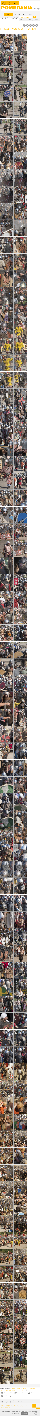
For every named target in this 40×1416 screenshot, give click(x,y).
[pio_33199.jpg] (6, 1139)
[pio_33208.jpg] (20, 1055)
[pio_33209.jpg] (6, 1055)
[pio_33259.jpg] (6, 633)
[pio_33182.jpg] (20, 1274)
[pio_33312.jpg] (20, 177)
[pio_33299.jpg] (6, 295)
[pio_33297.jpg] (6, 312)
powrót (21, 19)
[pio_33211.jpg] (6, 1038)
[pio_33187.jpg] (6, 1240)
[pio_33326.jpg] (20, 59)
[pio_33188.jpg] (20, 1223)
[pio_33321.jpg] (6, 110)
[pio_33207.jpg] (6, 1071)
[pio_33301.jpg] (6, 278)
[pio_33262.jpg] (20, 599)
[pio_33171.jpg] (6, 1375)
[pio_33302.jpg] (20, 262)
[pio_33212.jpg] (20, 1021)
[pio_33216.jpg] (20, 987)
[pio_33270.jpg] (20, 532)
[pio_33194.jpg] (20, 1173)
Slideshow (22, 1390)
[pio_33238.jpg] (20, 801)
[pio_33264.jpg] (20, 582)
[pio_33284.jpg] (20, 413)
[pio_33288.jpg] (20, 380)
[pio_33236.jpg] (20, 818)
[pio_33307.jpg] (6, 228)
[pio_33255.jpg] (6, 667)
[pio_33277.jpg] (6, 481)
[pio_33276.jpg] (20, 481)
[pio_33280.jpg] (20, 447)
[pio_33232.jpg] (20, 852)
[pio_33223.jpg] (6, 936)
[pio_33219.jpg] (6, 970)
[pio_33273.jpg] (6, 515)
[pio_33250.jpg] (20, 700)
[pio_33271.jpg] (6, 532)
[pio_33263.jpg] (6, 599)
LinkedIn (33, 25)
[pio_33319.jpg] (6, 127)
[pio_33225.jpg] (6, 920)
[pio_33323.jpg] (6, 93)
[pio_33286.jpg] (20, 397)
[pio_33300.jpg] (20, 278)
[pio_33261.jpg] (6, 616)
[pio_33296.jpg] (20, 312)
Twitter (27, 25)
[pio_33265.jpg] (6, 582)
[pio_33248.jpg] (20, 717)
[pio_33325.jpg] (6, 76)
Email (36, 25)
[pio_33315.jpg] (6, 160)
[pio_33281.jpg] (6, 447)
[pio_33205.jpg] (6, 1088)
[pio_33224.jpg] (20, 920)
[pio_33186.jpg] (20, 1240)
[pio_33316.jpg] (20, 144)
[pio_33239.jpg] (6, 801)
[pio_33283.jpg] (6, 430)
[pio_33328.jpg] (20, 42)
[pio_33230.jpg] (20, 869)
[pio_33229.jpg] (6, 886)
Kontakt (14, 18)
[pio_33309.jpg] (6, 211)
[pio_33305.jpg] (6, 245)
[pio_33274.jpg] (20, 498)
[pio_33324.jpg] (20, 76)
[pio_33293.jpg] (6, 346)
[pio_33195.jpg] (6, 1173)
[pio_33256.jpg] (20, 650)
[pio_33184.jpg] (20, 1257)
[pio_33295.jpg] (6, 329)
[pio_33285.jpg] (6, 413)
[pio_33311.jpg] (6, 194)
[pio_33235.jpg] (6, 835)
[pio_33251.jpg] (6, 700)
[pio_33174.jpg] (20, 1341)
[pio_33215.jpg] (6, 1004)
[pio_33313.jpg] (6, 177)
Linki (30, 14)
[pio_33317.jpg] (6, 144)
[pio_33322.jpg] (20, 93)
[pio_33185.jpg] (6, 1257)
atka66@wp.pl (5, 1407)
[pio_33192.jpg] (20, 1189)
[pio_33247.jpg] (6, 734)
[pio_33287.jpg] (6, 397)
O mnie (5, 18)
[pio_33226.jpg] (20, 903)
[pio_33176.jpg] (20, 1324)
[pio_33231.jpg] (6, 869)
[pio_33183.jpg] (6, 1274)
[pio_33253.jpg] (6, 683)
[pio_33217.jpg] (6, 987)
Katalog (8, 14)
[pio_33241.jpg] (6, 785)
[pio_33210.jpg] (20, 1038)
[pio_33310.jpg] (20, 194)
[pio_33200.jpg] (20, 1122)
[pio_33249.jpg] (6, 717)
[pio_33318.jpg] (20, 127)
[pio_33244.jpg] (20, 751)
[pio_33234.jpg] (20, 835)
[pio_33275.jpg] (6, 498)
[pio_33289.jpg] (6, 380)
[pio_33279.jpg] (6, 464)
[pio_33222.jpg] (20, 936)
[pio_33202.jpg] (20, 1105)
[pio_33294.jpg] (20, 329)
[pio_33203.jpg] (6, 1105)
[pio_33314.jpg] (20, 160)
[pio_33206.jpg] (20, 1071)
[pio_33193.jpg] (6, 1189)
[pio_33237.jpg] (6, 818)
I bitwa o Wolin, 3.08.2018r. (18, 28)
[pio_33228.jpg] (20, 886)
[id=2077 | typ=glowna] (2, 13)
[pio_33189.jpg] (6, 1223)
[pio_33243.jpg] (6, 768)
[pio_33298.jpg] (20, 295)
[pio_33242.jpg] (20, 768)
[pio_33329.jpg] (6, 42)
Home (30, 19)
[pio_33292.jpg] (20, 346)
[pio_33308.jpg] (20, 211)
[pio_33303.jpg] (6, 262)
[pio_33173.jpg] (6, 1358)
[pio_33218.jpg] (20, 970)
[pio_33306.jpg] (20, 228)
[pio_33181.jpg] (6, 1291)
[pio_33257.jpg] (6, 650)
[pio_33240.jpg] (20, 785)
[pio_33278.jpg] (20, 464)
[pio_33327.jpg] (6, 59)
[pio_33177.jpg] (6, 1324)
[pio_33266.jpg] (20, 565)
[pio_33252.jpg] (20, 683)
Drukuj (10, 1396)
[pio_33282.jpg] (20, 430)
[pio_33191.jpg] (6, 1206)
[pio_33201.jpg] (6, 1122)
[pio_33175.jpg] (6, 1341)
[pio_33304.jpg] (20, 245)
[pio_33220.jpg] (20, 953)
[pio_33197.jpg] (6, 1156)
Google (30, 25)
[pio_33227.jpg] (6, 903)
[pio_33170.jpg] (20, 1375)
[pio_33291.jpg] (6, 363)
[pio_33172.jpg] (20, 1358)
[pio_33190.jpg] (20, 1206)
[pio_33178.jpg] (20, 1308)
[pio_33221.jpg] (6, 953)
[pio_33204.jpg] (20, 1088)
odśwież (25, 19)
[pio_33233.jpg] (6, 852)
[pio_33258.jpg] (20, 633)
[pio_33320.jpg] (20, 110)
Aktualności (20, 14)
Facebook (24, 25)
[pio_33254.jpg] (20, 667)
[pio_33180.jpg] (20, 1291)
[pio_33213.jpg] (6, 1021)
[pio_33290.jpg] (20, 363)
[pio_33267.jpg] (6, 565)
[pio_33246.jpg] (20, 734)
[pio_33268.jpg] (20, 548)
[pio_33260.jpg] (20, 616)
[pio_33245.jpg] (6, 751)
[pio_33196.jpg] (20, 1156)
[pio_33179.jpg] (6, 1308)
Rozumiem (24, 1413)
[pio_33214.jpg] (20, 1004)
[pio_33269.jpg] (6, 548)
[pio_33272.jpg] (20, 515)
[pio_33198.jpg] (20, 1139)
